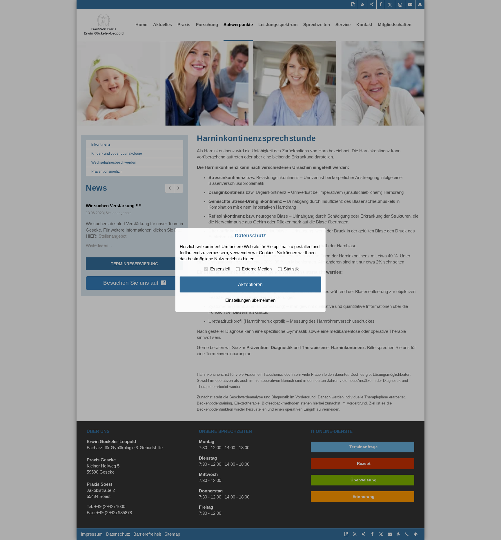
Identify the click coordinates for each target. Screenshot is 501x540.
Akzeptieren (250, 284)
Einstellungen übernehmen (250, 300)
